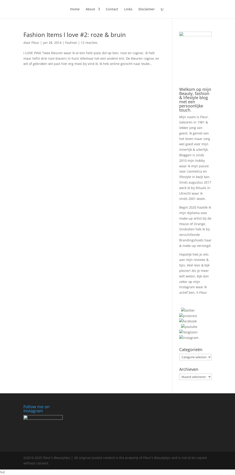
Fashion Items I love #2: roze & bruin (74, 35)
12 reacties (89, 42)
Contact (112, 9)
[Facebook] (188, 321)
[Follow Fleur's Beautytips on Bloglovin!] (188, 332)
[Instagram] (189, 337)
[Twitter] (188, 310)
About (90, 9)
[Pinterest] (188, 316)
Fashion (71, 42)
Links (128, 9)
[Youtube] (189, 326)
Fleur (35, 42)
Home (75, 9)
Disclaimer (146, 9)
